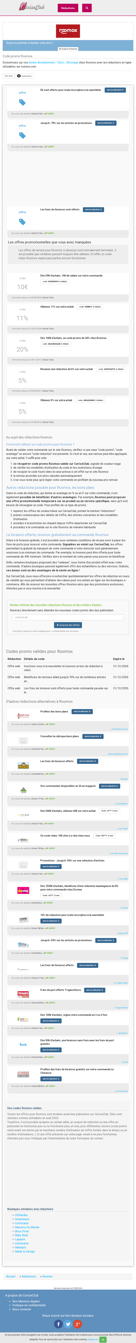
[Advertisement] (68, 178)
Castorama (21, 1243)
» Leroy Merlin (121, 804)
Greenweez (22, 1219)
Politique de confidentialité (29, 1305)
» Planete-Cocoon (119, 729)
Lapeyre (20, 1239)
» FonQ (124, 1062)
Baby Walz (21, 1235)
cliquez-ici (93, 1339)
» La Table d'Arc (120, 983)
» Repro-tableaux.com (117, 754)
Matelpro (20, 1247)
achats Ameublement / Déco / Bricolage (53, 62)
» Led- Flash (122, 829)
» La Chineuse (121, 1091)
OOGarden (21, 1215)
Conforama (22, 1223)
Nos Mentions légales (26, 1301)
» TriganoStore (121, 1008)
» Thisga (124, 958)
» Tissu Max (122, 879)
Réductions (68, 8)
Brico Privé (22, 1231)
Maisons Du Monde (27, 1227)
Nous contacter (21, 1309)
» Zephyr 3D (122, 933)
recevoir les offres (69, 625)
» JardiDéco (122, 1033)
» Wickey (124, 779)
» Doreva (124, 908)
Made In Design (25, 1251)
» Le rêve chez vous (118, 853)
